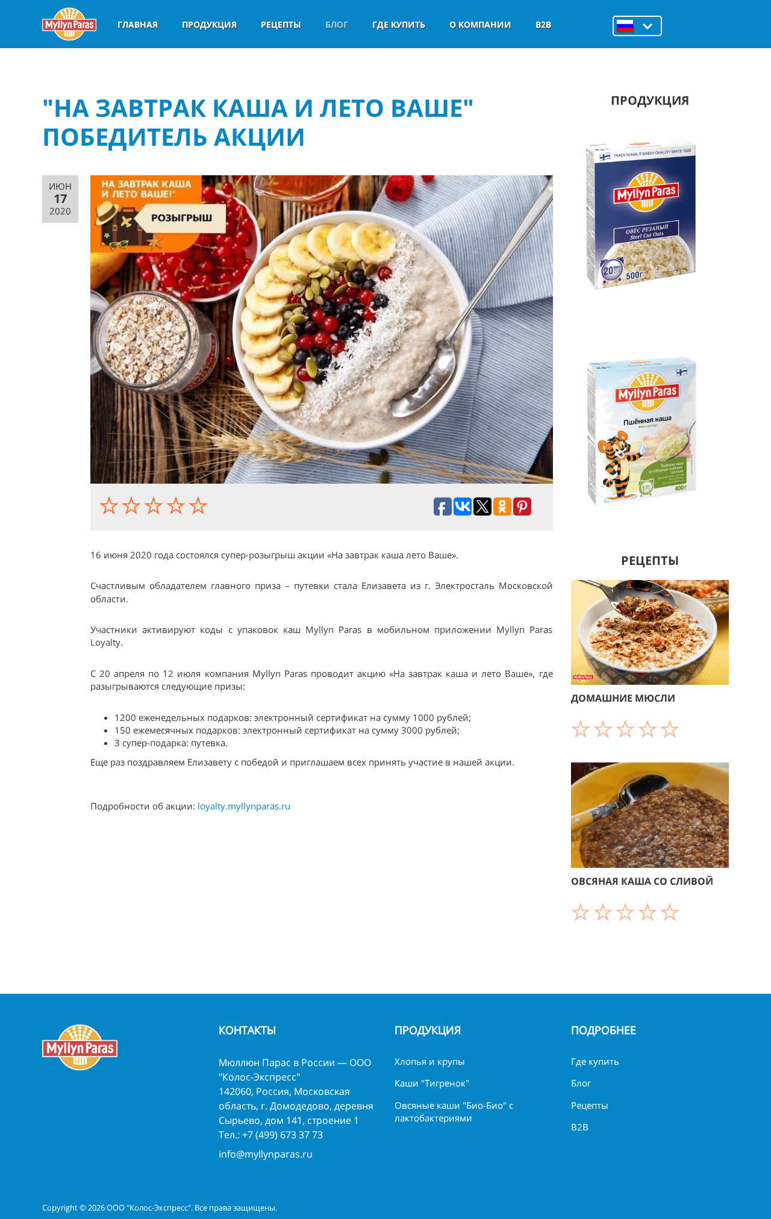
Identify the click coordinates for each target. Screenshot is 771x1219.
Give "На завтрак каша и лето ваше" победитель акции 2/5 (133, 505)
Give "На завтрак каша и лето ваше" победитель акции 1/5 (110, 505)
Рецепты (281, 24)
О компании (480, 24)
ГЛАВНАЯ (137, 24)
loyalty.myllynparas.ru (244, 806)
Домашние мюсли (623, 698)
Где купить (398, 24)
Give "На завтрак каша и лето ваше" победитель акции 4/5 (177, 505)
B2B (543, 24)
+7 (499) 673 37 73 (282, 1134)
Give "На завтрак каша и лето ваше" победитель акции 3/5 (155, 505)
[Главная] (69, 24)
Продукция (209, 24)
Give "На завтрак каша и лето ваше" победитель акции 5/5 (200, 505)
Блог (336, 24)
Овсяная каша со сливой (642, 881)
